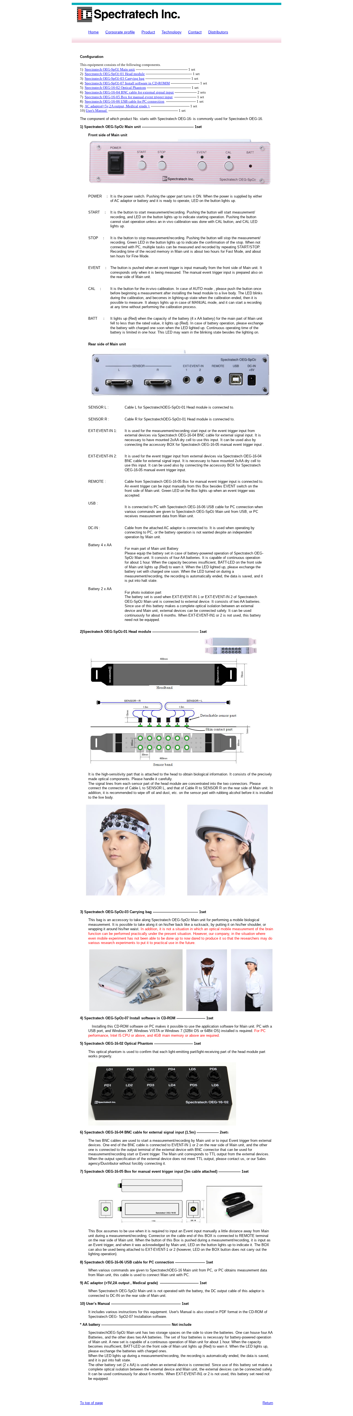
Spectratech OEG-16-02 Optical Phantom (115, 88)
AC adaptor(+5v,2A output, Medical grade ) (117, 106)
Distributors (218, 32)
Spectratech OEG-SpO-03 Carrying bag (115, 79)
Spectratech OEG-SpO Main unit (110, 69)
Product (148, 32)
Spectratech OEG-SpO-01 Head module (115, 74)
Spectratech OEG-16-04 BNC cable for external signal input (129, 92)
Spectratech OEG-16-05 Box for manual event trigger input (129, 97)
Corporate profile (120, 32)
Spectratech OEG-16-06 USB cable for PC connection (124, 101)
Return (268, 1403)
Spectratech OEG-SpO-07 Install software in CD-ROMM (127, 83)
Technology (171, 32)
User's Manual (97, 111)
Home (93, 32)
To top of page (91, 1403)
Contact (195, 32)
